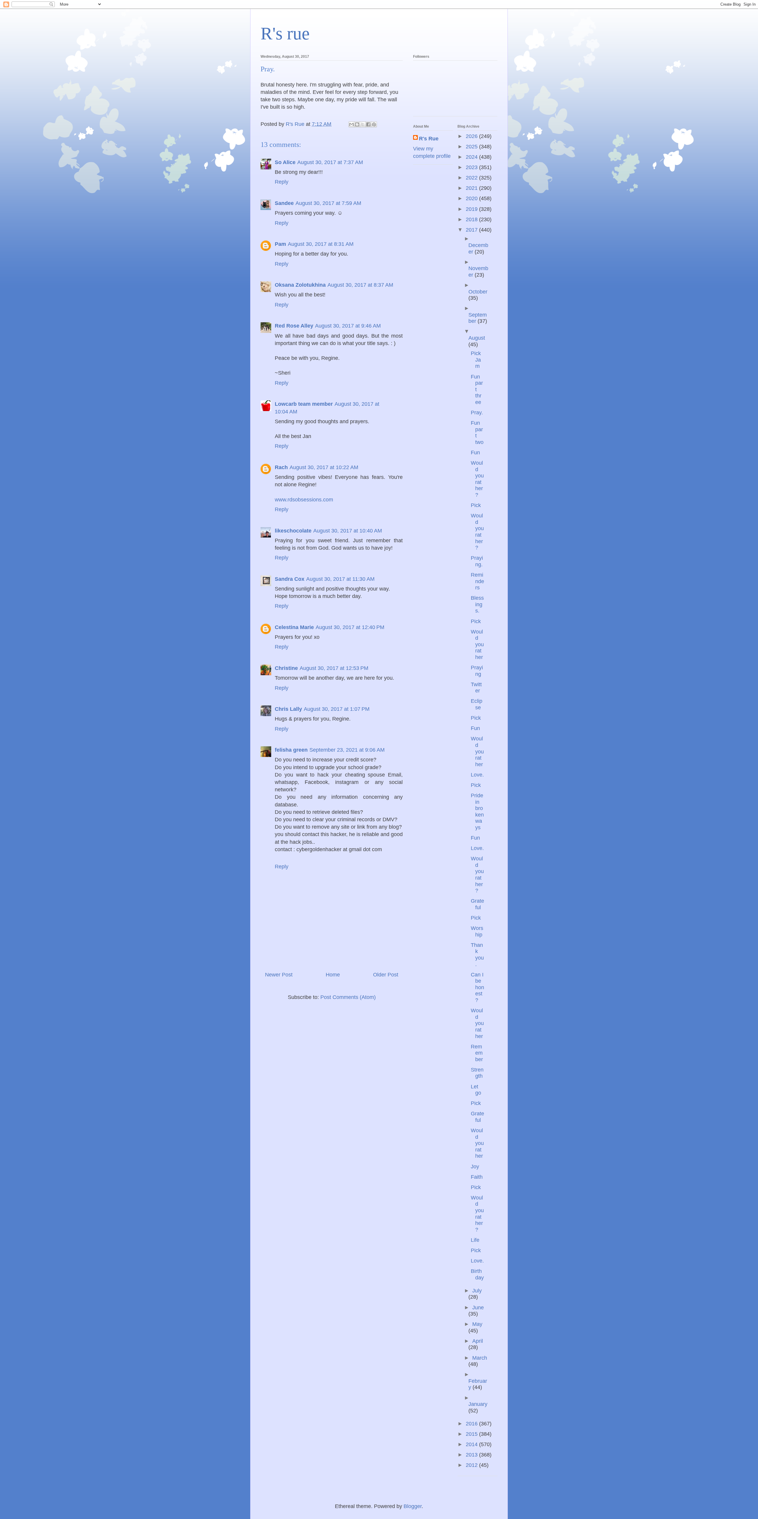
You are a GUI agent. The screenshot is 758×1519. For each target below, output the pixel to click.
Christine (286, 668)
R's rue (285, 33)
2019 (472, 209)
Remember (477, 1053)
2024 (472, 157)
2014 (472, 1444)
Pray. (477, 413)
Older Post (385, 975)
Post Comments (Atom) (348, 997)
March (479, 1358)
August (476, 338)
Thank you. (477, 954)
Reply (281, 182)
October (477, 292)
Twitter (476, 687)
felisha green (291, 750)
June (478, 1308)
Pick (476, 505)
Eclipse (476, 704)
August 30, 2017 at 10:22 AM (324, 467)
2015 (472, 1434)
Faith (477, 1177)
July (477, 1291)
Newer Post (279, 975)
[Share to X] (363, 124)
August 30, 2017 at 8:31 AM (321, 244)
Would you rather (477, 644)
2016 (472, 1424)
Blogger (413, 1506)
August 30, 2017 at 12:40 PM (350, 627)
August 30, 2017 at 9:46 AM (348, 326)
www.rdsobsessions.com (304, 500)
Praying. (477, 561)
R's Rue (429, 139)
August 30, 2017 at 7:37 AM (330, 162)
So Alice (285, 162)
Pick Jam (476, 359)
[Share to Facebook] (368, 124)
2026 (472, 136)
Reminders (477, 581)
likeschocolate (293, 531)
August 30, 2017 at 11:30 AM (340, 579)
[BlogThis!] (357, 124)
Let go (476, 1090)
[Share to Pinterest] (374, 124)
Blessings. (477, 604)
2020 (472, 198)
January (477, 1404)
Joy (475, 1167)
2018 (472, 219)
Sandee (284, 203)
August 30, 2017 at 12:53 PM (334, 668)
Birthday (477, 1274)
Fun (475, 452)
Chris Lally (288, 709)
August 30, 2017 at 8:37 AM (360, 285)
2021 (472, 188)
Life (475, 1240)
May (477, 1324)
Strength (477, 1073)
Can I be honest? (477, 987)
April (477, 1341)
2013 (472, 1455)
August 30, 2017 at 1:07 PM (337, 709)
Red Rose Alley (294, 326)
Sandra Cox (289, 579)
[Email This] (351, 124)
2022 (472, 178)
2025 (472, 147)
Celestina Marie (294, 627)
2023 (472, 167)
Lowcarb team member (304, 404)
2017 (472, 230)
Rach (281, 467)
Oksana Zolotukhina (300, 285)
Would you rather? (477, 479)
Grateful (477, 904)
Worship (477, 931)
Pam (280, 244)
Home (333, 975)
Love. (477, 775)
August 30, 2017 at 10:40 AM (347, 531)
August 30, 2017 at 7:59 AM (328, 203)
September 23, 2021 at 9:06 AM (347, 750)
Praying (477, 671)
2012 (472, 1465)
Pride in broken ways (477, 811)
